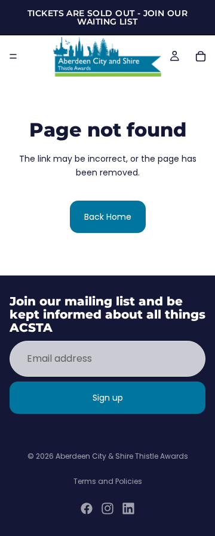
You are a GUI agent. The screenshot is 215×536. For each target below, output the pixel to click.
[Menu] (13, 56)
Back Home (107, 217)
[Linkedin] (128, 508)
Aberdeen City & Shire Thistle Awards (122, 456)
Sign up (108, 398)
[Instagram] (107, 508)
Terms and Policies (107, 481)
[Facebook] (86, 508)
